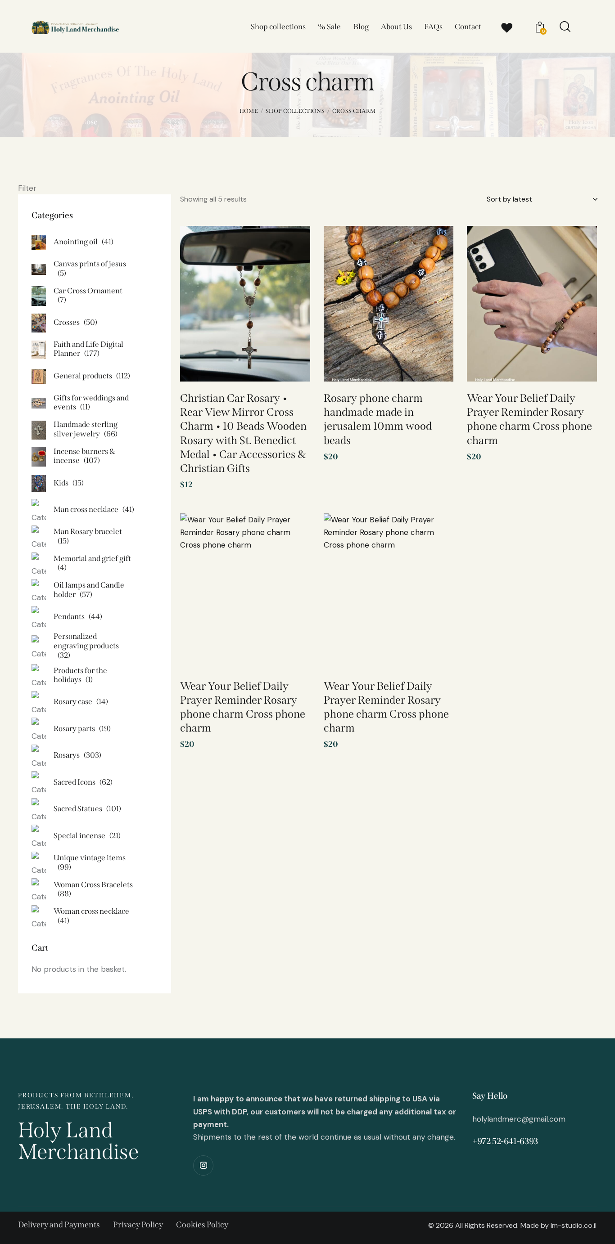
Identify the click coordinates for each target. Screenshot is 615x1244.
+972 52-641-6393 (505, 1141)
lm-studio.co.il (574, 1225)
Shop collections (295, 111)
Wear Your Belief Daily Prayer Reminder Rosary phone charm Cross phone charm (529, 419)
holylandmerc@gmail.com (518, 1119)
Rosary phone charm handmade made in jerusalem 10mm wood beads (378, 419)
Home (249, 111)
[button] (290, 247)
